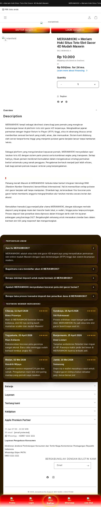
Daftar (50, 503)
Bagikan (63, 96)
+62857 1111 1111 (27, 436)
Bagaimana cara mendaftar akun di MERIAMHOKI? (32, 269)
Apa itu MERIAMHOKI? (18, 248)
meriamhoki (39, 492)
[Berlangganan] (88, 465)
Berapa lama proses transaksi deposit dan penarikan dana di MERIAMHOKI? (46, 296)
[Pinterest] (67, 102)
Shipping (61, 61)
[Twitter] (62, 102)
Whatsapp (69, 503)
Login (31, 503)
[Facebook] (59, 102)
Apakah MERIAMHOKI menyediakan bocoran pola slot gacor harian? (42, 287)
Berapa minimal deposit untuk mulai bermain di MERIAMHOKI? (39, 278)
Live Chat (89, 503)
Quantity (61, 77)
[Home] (52, 17)
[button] (5, 17)
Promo (12, 503)
